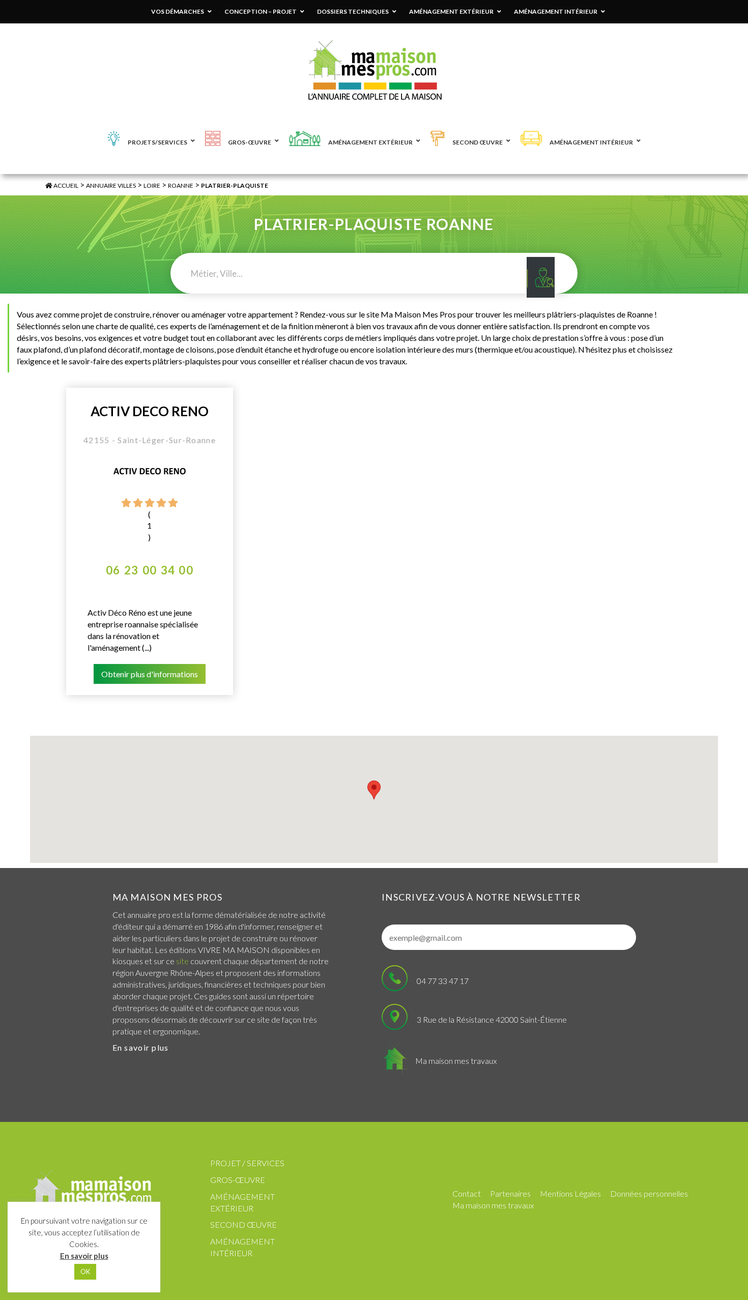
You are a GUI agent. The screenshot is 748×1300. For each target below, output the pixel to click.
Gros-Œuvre (237, 1180)
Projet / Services (247, 1163)
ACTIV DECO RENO (150, 411)
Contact (466, 1193)
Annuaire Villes (111, 185)
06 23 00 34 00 (149, 570)
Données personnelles (649, 1193)
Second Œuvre (243, 1224)
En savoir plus (140, 1047)
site (182, 961)
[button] (374, 790)
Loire (151, 185)
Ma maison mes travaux (456, 1060)
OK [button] (85, 1271)
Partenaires (510, 1193)
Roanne (180, 185)
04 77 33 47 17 (443, 981)
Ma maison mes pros (167, 897)
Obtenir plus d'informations (149, 674)
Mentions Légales (570, 1193)
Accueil (65, 185)
